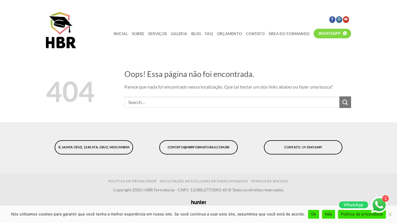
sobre (138, 33)
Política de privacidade (362, 214)
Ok (313, 214)
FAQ (209, 33)
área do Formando (289, 33)
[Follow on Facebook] (332, 19)
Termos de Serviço (270, 181)
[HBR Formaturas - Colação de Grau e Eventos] (73, 30)
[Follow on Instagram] (339, 19)
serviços (157, 33)
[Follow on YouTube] (346, 19)
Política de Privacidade (132, 181)
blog (196, 33)
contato (255, 33)
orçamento (229, 33)
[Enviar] (345, 102)
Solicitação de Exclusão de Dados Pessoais (204, 181)
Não (328, 214)
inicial (121, 33)
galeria (179, 33)
